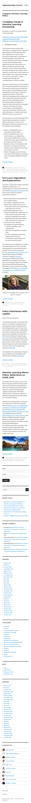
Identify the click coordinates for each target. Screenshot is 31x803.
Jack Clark (5, 338)
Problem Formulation (10, 652)
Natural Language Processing (12, 646)
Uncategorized (8, 656)
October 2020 (8, 567)
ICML (8, 172)
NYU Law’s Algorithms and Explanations (14, 179)
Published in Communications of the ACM (14, 41)
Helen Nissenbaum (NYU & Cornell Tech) (16, 252)
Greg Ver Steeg (10, 761)
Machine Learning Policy (15, 459)
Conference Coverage (10, 632)
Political (6, 650)
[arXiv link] (16, 39)
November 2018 (8, 577)
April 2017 (7, 603)
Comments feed (8, 672)
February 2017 (8, 607)
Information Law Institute (17, 190)
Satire (5, 654)
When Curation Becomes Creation (14, 506)
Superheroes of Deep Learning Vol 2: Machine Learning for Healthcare (15, 529)
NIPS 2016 (12, 348)
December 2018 (8, 575)
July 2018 (6, 579)
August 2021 (7, 563)
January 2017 (7, 608)
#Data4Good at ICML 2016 (14, 409)
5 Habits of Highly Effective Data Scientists (16, 515)
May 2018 (6, 583)
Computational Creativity (11, 630)
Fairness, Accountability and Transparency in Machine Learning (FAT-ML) (14, 407)
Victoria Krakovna (11, 779)
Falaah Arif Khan (10, 757)
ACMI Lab (5, 790)
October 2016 (7, 614)
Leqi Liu (8, 772)
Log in (5, 668)
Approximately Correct (12, 5)
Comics (6, 628)
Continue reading (7, 162)
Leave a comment (8, 366)
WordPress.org (8, 674)
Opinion (6, 648)
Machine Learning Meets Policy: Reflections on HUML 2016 (15, 375)
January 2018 (7, 587)
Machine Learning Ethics (11, 640)
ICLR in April (20, 356)
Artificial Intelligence (20, 170)
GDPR (12, 303)
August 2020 (7, 571)
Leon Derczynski (11, 768)
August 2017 (7, 597)
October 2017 (7, 593)
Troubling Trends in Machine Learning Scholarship (12, 24)
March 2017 (7, 605)
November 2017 (8, 591)
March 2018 (7, 585)
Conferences (9, 365)
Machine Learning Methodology (9, 169)
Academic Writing (10, 170)
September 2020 (8, 569)
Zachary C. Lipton (9, 167)
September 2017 (8, 595)
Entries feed (7, 670)
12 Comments (22, 172)
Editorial (23, 167)
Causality (6, 626)
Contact (4, 794)
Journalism (7, 638)
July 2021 (6, 565)
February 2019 (8, 573)
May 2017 (6, 601)
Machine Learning (14, 172)
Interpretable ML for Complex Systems (13, 415)
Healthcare (7, 636)
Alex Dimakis (9, 750)
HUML (24, 459)
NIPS (23, 365)
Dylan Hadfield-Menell (12, 753)
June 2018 (6, 581)
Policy (26, 365)
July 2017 (6, 599)
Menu (26, 5)
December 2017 (8, 589)
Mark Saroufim (10, 775)
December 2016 (8, 610)
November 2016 (8, 612)
